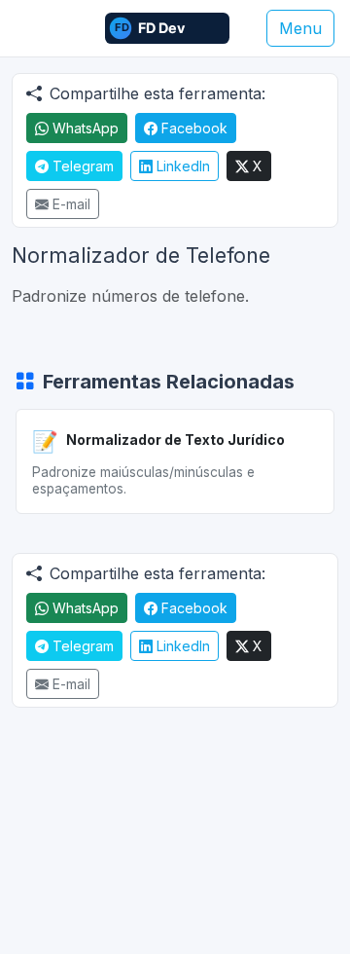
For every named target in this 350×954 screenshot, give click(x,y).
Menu (300, 28)
